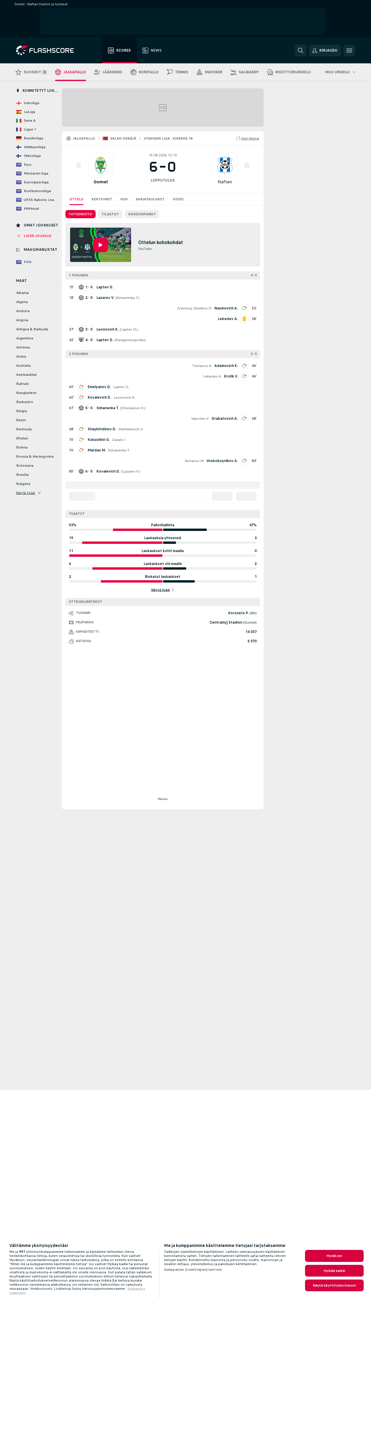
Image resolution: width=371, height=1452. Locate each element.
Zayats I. (119, 439)
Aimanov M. (194, 460)
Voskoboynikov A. (222, 460)
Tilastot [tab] (110, 214)
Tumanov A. (202, 365)
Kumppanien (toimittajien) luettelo (193, 1269)
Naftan (225, 182)
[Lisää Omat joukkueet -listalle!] (78, 165)
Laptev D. (129, 329)
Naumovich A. (226, 308)
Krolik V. (231, 376)
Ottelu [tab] (76, 199)
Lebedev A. (212, 376)
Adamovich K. (226, 365)
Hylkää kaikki (334, 1271)
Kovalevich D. (99, 397)
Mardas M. (97, 450)
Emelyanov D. (99, 387)
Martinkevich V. (130, 429)
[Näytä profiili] (100, 165)
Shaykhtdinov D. (102, 429)
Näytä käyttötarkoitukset (334, 1285)
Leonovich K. (124, 397)
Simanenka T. (127, 297)
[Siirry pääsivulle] (49, 50)
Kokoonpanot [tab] (142, 214)
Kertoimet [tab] (102, 199)
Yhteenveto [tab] (80, 214)
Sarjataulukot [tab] (150, 199)
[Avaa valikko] (349, 50)
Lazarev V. (130, 471)
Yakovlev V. (200, 418)
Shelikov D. (203, 308)
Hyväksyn (334, 1256)
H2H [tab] (124, 199)
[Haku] (300, 50)
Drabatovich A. (225, 418)
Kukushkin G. (99, 439)
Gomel (101, 182)
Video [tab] (178, 199)
